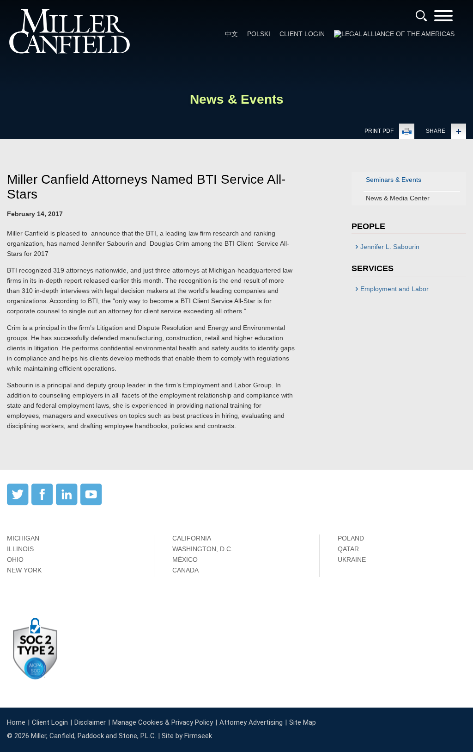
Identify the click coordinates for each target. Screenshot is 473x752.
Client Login (302, 33)
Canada (185, 570)
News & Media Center (398, 198)
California (191, 538)
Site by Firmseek (187, 736)
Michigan (23, 538)
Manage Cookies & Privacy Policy (162, 722)
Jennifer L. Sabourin (389, 246)
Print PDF (379, 131)
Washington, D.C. (202, 549)
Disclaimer (90, 722)
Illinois (20, 549)
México (185, 559)
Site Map (302, 722)
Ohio (15, 559)
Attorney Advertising (251, 722)
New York (24, 570)
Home (16, 722)
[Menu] (443, 18)
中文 (231, 33)
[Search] (421, 15)
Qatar (348, 549)
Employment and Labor (394, 288)
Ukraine (352, 559)
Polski (258, 33)
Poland (351, 538)
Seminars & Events (393, 179)
